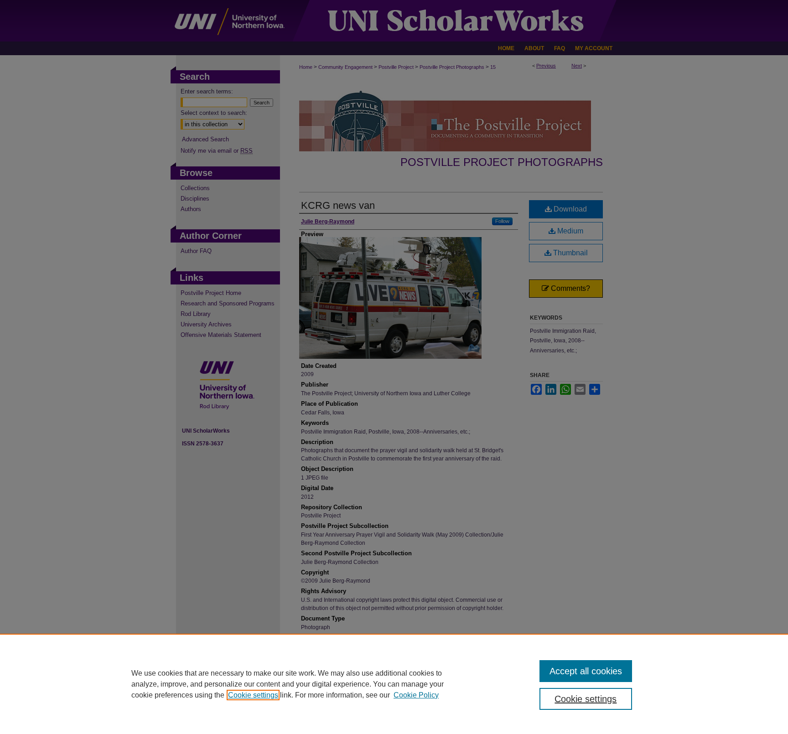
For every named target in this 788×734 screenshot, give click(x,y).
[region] (394, 684)
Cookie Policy (416, 695)
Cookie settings (253, 695)
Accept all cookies (586, 671)
